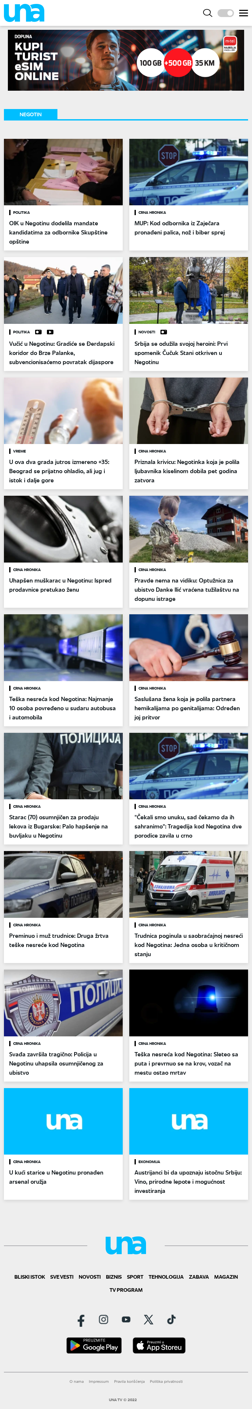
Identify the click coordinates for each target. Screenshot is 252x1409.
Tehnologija (166, 1276)
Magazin (226, 1276)
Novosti (90, 1276)
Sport (135, 1276)
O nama (77, 1381)
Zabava (199, 1276)
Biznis (114, 1276)
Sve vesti (62, 1276)
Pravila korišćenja (129, 1381)
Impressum (99, 1381)
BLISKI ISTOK (29, 1276)
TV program (126, 1289)
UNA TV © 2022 (123, 1399)
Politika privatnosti (166, 1381)
